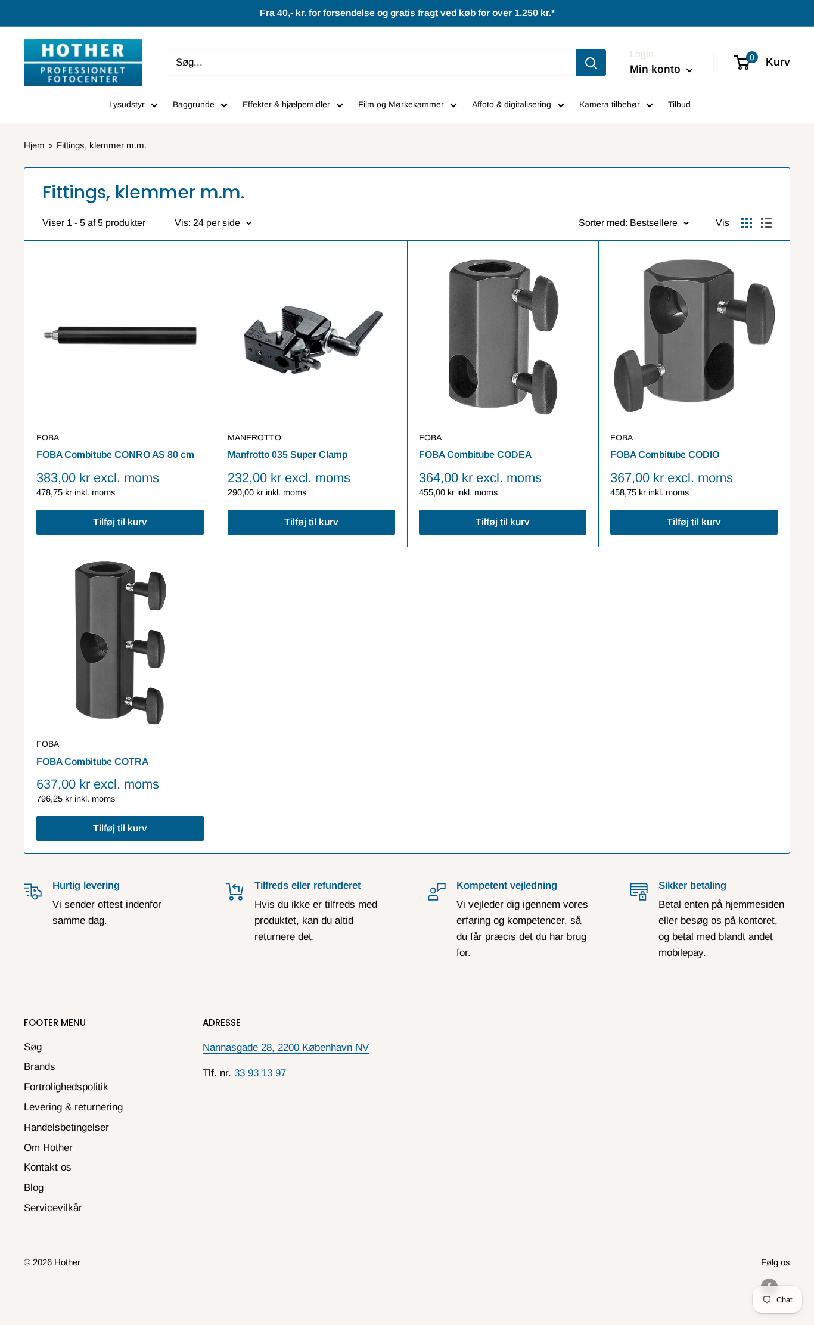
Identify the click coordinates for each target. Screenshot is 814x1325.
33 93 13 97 (260, 1073)
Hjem (34, 145)
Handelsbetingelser (66, 1127)
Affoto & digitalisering (511, 104)
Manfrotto (254, 437)
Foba (47, 437)
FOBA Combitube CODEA (475, 454)
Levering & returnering (73, 1107)
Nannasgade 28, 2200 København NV (286, 1047)
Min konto (656, 69)
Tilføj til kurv (120, 522)
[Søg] (591, 62)
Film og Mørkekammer (401, 104)
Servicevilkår (53, 1208)
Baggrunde (194, 104)
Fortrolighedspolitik (66, 1087)
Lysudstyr (127, 104)
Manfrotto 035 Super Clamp (287, 454)
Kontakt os (48, 1167)
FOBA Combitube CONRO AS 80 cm (115, 454)
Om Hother (48, 1147)
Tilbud (679, 104)
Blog (34, 1187)
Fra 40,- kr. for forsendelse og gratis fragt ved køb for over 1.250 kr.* (407, 13)
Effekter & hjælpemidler (286, 104)
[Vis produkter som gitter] (746, 223)
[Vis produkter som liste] (766, 223)
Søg (33, 1047)
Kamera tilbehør (609, 104)
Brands (39, 1066)
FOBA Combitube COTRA (92, 761)
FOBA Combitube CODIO (664, 454)
